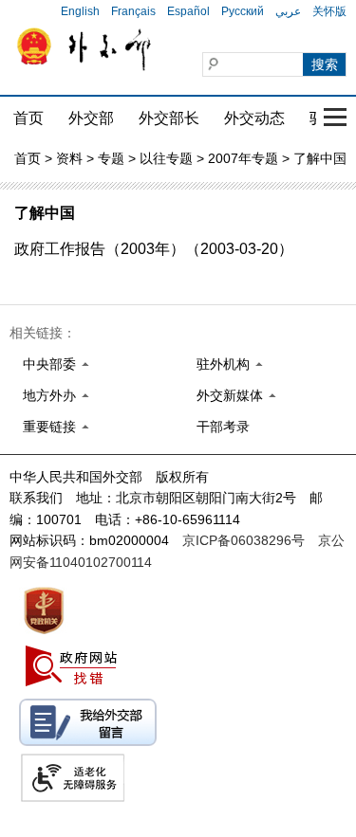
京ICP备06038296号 (243, 540)
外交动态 (254, 118)
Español (188, 11)
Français (133, 11)
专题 (111, 158)
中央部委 (49, 364)
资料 (69, 158)
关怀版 (329, 11)
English (80, 11)
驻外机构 (223, 364)
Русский (242, 11)
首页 (28, 118)
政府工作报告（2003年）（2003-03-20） (153, 249)
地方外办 (49, 395)
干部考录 (223, 426)
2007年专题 (243, 158)
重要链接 (49, 426)
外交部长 (169, 118)
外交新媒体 (230, 395)
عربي (288, 11)
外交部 (91, 118)
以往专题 (166, 158)
